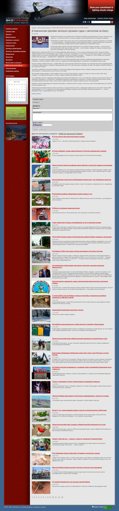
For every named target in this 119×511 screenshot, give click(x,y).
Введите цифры (38, 122)
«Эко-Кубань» (17, 20)
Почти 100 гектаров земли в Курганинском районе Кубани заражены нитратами (82, 237)
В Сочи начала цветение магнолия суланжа (68, 136)
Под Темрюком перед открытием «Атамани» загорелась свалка (76, 453)
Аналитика (9, 57)
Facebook (83, 22)
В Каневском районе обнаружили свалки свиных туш (72, 194)
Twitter (85, 22)
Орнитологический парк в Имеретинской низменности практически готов (79, 338)
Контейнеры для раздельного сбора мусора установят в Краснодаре (78, 324)
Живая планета (11, 37)
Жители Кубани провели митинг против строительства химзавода (77, 467)
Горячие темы (10, 31)
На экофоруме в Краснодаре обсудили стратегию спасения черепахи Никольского (78, 266)
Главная (34, 27)
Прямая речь (10, 54)
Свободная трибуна (12, 71)
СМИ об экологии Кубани (44, 27)
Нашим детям (10, 45)
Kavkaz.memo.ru (36, 93)
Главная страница (12, 28)
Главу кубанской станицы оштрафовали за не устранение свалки (76, 222)
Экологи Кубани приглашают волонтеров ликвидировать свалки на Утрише (80, 396)
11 (56, 497)
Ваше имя (36, 108)
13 (62, 497)
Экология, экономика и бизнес (16, 51)
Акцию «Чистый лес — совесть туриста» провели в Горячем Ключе (77, 439)
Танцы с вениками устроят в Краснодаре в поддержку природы (76, 381)
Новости (8, 34)
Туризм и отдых (11, 42)
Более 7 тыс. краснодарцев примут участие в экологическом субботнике (79, 410)
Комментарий (37, 112)
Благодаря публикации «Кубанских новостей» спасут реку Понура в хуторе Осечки (80, 354)
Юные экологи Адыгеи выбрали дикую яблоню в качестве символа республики (82, 165)
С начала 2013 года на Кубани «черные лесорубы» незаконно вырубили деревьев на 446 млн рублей (79, 296)
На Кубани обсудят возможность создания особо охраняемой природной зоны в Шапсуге (82, 368)
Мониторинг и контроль (14, 62)
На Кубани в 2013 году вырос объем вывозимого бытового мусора (77, 251)
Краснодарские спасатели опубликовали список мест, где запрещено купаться (81, 179)
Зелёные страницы (14, 108)
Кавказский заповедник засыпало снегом (67, 310)
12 (59, 497)
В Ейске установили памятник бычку (66, 208)
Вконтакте (89, 22)
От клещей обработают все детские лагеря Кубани (71, 482)
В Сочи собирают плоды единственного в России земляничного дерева (79, 151)
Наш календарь (90, 18)
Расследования (11, 68)
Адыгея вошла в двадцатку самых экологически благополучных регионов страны (80, 282)
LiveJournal (87, 22)
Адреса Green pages (105, 18)
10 (53, 497)
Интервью (9, 59)
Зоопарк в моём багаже (13, 48)
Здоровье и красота (12, 40)
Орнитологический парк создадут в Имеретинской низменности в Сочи (79, 424)
